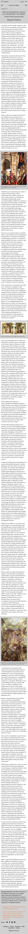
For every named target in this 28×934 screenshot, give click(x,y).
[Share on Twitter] (7, 922)
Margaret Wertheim (6, 891)
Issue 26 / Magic (14, 5)
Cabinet (6, 1)
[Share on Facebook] (9, 922)
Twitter (12, 926)
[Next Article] (26, 5)
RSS (23, 926)
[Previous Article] (2, 5)
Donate (18, 928)
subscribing (6, 915)
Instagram (6, 926)
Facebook (18, 926)
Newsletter (11, 928)
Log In (22, 1)
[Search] (26, 1)
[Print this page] (14, 922)
